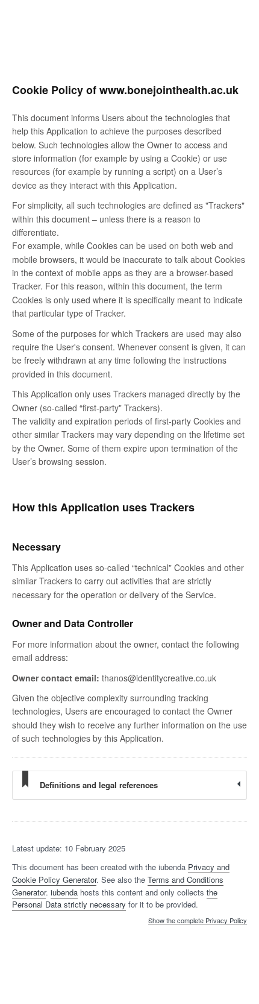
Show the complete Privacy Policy (197, 920)
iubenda (64, 892)
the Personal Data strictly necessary (114, 898)
